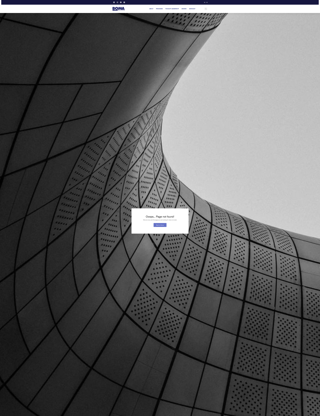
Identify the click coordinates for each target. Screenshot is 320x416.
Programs (159, 8)
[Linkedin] (114, 2)
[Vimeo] (124, 2)
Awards (184, 8)
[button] (205, 8)
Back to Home (160, 225)
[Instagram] (117, 2)
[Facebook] (120, 2)
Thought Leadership (172, 8)
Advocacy (192, 8)
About (151, 8)
